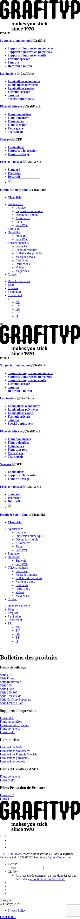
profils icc (22, 246)
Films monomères (11, 721)
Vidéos (20, 267)
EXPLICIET (8, 917)
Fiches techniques (26, 249)
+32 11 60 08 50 (10, 853)
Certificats (22, 260)
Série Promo (7, 678)
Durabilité (14, 232)
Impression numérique (29, 211)
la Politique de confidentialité (47, 879)
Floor (19, 221)
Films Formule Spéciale (14, 725)
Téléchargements (18, 242)
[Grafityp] (40, 29)
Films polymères (10, 728)
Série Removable (10, 682)
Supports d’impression (15, 40)
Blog (11, 284)
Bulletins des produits (29, 253)
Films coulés (7, 732)
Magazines (22, 271)
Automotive (23, 218)
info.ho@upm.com (59, 857)
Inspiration (14, 291)
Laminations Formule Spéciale (18, 754)
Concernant (15, 295)
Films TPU (7, 798)
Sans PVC (22, 225)
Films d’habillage (11, 161)
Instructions (23, 264)
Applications (15, 204)
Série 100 (6, 685)
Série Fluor (7, 689)
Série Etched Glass (11, 703)
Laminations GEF (11, 747)
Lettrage (21, 207)
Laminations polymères (14, 758)
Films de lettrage (11, 106)
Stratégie (21, 235)
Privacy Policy (17, 910)
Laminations (8, 73)
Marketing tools (25, 257)
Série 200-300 (8, 692)
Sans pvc (6, 139)
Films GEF (7, 718)
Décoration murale (27, 214)
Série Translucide (10, 696)
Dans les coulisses (19, 281)
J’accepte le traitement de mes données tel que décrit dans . (46, 877)
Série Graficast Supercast (15, 699)
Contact (12, 274)
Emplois (13, 288)
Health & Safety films (14, 189)
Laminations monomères (15, 751)
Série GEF (6, 674)
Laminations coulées (12, 761)
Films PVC (7, 795)
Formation (14, 228)
